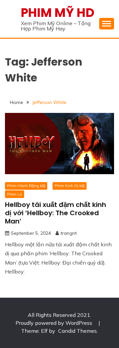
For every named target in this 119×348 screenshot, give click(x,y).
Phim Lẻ (14, 194)
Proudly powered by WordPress (55, 323)
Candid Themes (77, 330)
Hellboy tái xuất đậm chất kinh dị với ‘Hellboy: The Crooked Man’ (55, 213)
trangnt (68, 233)
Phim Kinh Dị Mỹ (70, 185)
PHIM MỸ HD (58, 12)
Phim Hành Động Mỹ (26, 185)
